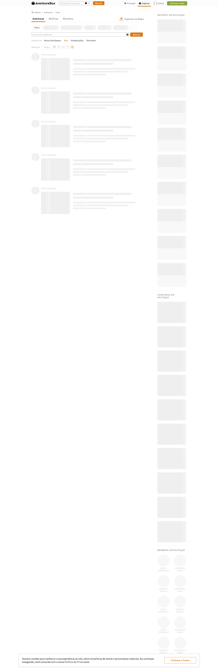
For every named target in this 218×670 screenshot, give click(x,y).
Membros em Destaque (171, 550)
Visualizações (77, 40)
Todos (47, 47)
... (133, 27)
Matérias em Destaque (171, 15)
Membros (68, 18)
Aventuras (38, 18)
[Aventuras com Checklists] (72, 47)
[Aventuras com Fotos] (58, 47)
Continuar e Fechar (180, 660)
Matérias (53, 18)
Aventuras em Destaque (166, 296)
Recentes (91, 40)
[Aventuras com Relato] (54, 47)
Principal (131, 3)
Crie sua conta (177, 3)
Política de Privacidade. (77, 661)
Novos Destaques (52, 40)
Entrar (161, 3)
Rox (66, 40)
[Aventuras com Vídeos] (63, 47)
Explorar (146, 3)
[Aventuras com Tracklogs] (67, 47)
